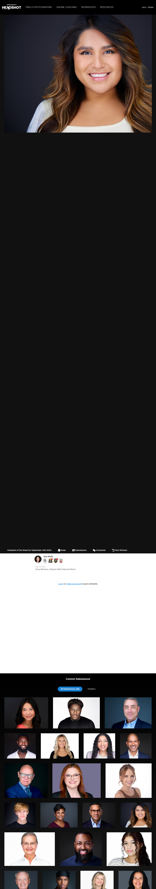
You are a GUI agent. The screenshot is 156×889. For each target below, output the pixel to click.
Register (150, 7)
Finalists (91, 689)
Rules (63, 550)
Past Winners (121, 550)
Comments (100, 550)
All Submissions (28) (70, 689)
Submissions (81, 550)
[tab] (70, 689)
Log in (144, 7)
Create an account (73, 584)
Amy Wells (48, 556)
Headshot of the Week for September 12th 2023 (29, 550)
